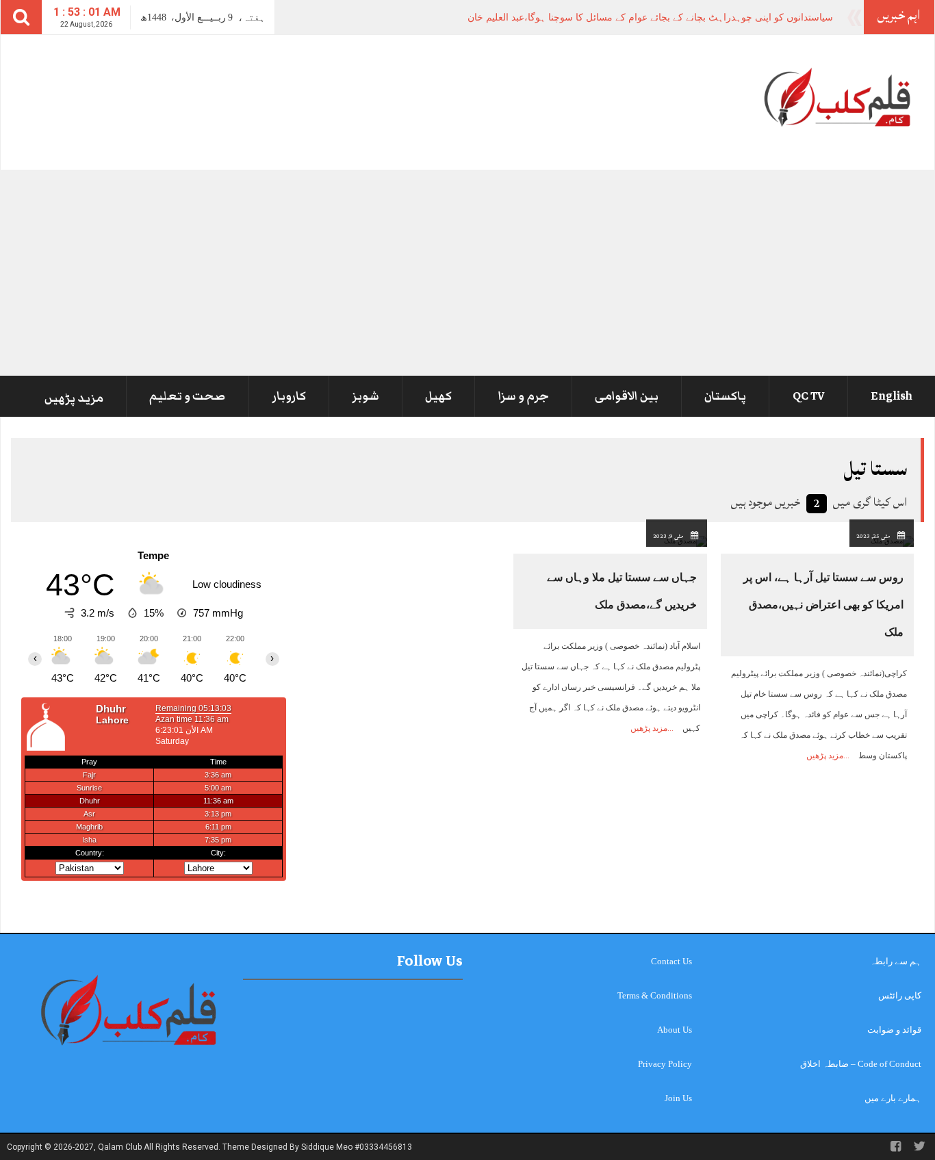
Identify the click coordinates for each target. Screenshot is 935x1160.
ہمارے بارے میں (892, 1098)
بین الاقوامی (626, 396)
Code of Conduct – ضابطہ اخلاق (860, 1064)
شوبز (365, 396)
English (891, 396)
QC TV (809, 396)
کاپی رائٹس (899, 995)
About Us (674, 1029)
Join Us (678, 1098)
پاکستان (725, 396)
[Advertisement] (467, 272)
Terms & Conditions (654, 995)
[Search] (21, 17)
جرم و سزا (523, 396)
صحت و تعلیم (187, 396)
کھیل (438, 396)
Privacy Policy (665, 1064)
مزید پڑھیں (73, 398)
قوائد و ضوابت (894, 1029)
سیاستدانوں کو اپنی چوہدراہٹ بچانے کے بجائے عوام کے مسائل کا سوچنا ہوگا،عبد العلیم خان (650, 17)
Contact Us (671, 961)
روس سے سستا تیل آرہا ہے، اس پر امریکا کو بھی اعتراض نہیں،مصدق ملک (823, 604)
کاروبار (289, 396)
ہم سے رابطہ (895, 961)
